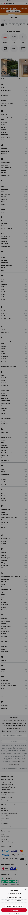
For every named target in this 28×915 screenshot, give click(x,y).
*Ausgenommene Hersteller (14, 913)
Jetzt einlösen (14, 910)
